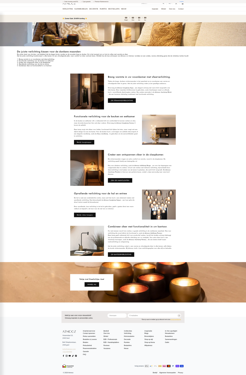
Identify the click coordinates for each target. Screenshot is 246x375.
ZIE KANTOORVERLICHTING (121, 254)
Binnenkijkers (149, 336)
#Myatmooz (148, 345)
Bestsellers (128, 345)
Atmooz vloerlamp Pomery (137, 239)
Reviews (106, 345)
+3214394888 (67, 352)
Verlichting (127, 333)
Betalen (85, 342)
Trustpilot (182, 1)
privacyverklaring (175, 319)
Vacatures (106, 348)
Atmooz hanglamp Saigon (112, 200)
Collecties (128, 331)
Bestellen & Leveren (90, 339)
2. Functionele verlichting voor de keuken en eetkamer (35, 61)
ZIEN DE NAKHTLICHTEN (120, 180)
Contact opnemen (89, 333)
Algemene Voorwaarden (167, 372)
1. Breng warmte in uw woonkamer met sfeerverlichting (35, 59)
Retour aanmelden (89, 336)
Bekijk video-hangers (85, 215)
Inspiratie (148, 331)
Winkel (105, 336)
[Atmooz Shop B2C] (69, 3)
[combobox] (152, 3)
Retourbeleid (87, 345)
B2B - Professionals (110, 339)
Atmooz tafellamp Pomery (153, 233)
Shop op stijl (148, 339)
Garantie (86, 351)
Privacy (180, 372)
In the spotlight (171, 331)
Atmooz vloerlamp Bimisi (163, 92)
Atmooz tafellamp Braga (142, 165)
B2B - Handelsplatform (111, 342)
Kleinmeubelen (129, 336)
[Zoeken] (163, 3)
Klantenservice (89, 331)
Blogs (146, 333)
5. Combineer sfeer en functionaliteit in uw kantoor (34, 66)
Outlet (167, 342)
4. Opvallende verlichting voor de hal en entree (33, 64)
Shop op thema (149, 342)
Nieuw (126, 348)
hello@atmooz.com (69, 349)
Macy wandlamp (102, 134)
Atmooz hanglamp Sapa (125, 88)
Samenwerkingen (171, 339)
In (74, 121)
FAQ (84, 354)
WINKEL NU (91, 284)
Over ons (106, 333)
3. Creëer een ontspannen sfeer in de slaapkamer (33, 62)
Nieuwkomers (169, 333)
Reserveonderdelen (89, 348)
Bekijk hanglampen (84, 142)
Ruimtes (127, 342)
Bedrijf (106, 331)
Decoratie (127, 339)
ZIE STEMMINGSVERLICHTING (122, 100)
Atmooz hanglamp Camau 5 (125, 123)
